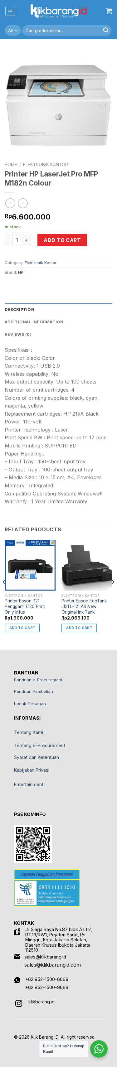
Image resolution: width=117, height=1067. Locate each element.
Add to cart (62, 240)
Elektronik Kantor (45, 164)
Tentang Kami (28, 732)
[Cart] (109, 11)
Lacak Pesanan (30, 703)
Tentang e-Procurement (39, 745)
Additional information (34, 322)
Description (19, 309)
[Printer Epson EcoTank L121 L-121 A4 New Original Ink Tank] (86, 565)
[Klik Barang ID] (58, 11)
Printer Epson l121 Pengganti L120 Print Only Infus (25, 606)
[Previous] (4, 594)
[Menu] (10, 11)
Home (11, 164)
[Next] (113, 594)
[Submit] (105, 30)
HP (20, 272)
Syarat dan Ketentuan (36, 757)
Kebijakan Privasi (31, 770)
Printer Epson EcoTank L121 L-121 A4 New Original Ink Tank (84, 606)
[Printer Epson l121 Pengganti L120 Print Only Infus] (30, 565)
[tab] (58, 309)
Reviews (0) (18, 334)
